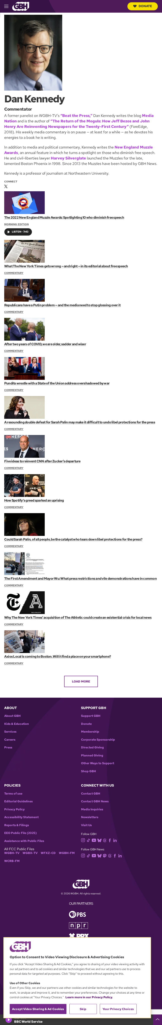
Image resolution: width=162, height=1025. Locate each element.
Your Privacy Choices (118, 1009)
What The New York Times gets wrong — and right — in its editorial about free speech (66, 266)
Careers (9, 739)
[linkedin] (115, 840)
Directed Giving (92, 747)
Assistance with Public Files (24, 841)
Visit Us (86, 825)
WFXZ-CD (48, 853)
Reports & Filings (16, 825)
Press (8, 747)
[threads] (105, 840)
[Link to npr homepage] (78, 925)
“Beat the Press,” (76, 115)
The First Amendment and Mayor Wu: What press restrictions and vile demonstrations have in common (80, 578)
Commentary (13, 273)
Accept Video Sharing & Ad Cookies (38, 1009)
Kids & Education (16, 724)
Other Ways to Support (97, 763)
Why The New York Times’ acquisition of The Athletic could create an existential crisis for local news (77, 617)
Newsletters (89, 817)
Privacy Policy (14, 809)
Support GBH (90, 716)
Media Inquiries (92, 809)
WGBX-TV (30, 853)
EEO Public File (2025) (20, 833)
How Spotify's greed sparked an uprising (34, 500)
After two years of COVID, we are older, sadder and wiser (45, 344)
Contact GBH (90, 793)
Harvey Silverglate (68, 158)
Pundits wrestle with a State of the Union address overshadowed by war (56, 383)
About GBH (12, 716)
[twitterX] (6, 185)
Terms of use (13, 793)
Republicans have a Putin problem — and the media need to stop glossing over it (62, 305)
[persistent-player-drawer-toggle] (157, 1019)
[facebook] (110, 840)
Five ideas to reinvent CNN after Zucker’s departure (42, 461)
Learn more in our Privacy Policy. (89, 997)
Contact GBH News (95, 801)
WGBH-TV (11, 853)
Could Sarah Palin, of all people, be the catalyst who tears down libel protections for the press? (73, 539)
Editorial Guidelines (18, 801)
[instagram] (83, 840)
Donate (145, 6)
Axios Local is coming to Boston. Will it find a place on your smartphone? (57, 656)
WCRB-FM (12, 861)
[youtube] (94, 840)
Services (10, 731)
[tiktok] (88, 840)
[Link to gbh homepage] (20, 6)
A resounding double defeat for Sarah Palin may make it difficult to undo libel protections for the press (79, 422)
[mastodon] (105, 855)
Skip (83, 1009)
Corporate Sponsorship (98, 739)
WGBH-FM (67, 853)
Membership (90, 731)
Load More (81, 681)
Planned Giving (92, 755)
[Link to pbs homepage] (77, 914)
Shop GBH (88, 771)
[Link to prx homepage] (79, 936)
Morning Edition (16, 224)
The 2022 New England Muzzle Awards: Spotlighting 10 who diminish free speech (64, 217)
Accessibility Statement (21, 817)
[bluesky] (99, 840)
